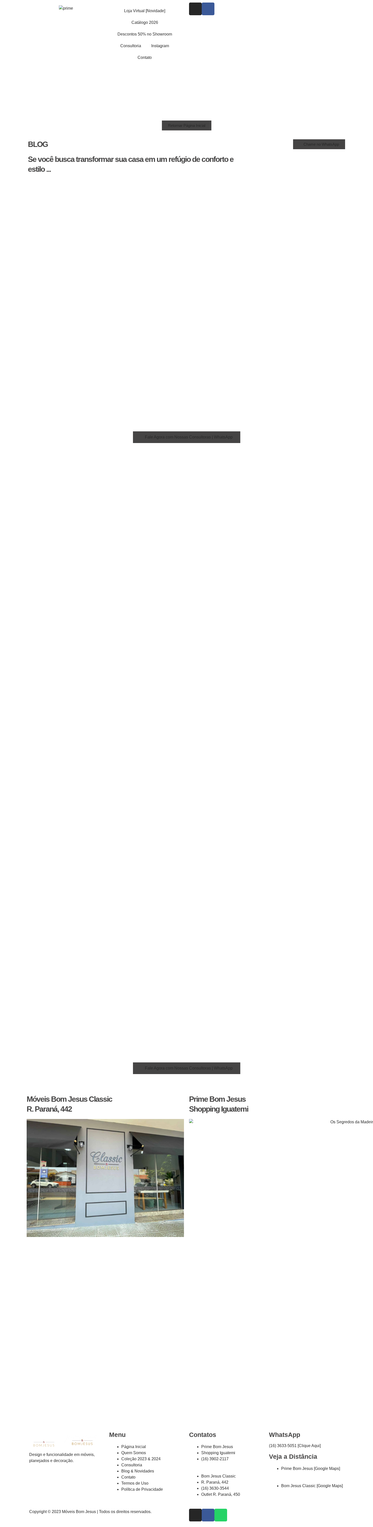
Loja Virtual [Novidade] (144, 11)
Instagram (160, 46)
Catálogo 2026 (144, 22)
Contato (145, 57)
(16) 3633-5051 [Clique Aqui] (295, 1446)
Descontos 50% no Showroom (144, 34)
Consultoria (130, 46)
